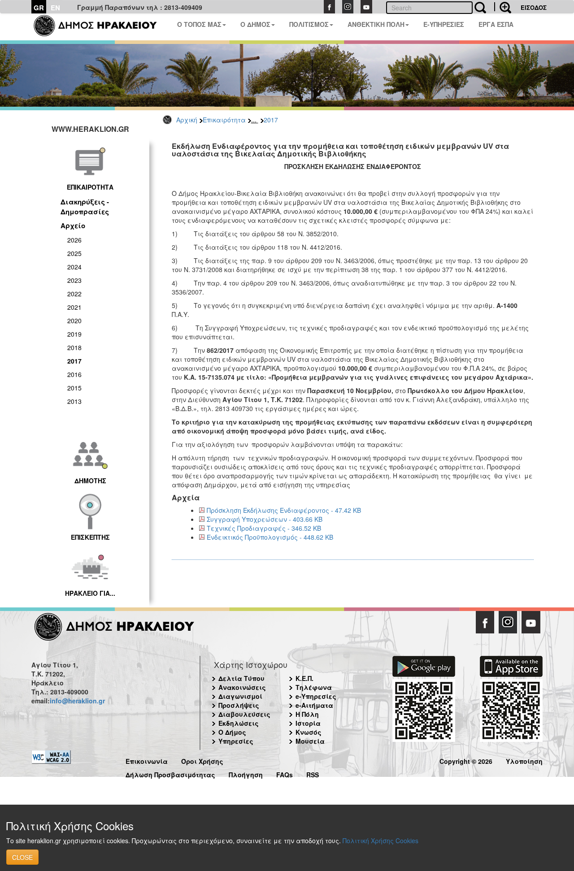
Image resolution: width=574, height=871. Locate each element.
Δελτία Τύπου (241, 678)
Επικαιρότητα (224, 119)
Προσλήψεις (238, 705)
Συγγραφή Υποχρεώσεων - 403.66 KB (264, 519)
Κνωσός (309, 732)
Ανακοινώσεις (242, 687)
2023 (74, 280)
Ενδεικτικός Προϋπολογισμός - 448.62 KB (270, 537)
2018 (74, 347)
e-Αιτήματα (314, 705)
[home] (100, 26)
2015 (74, 387)
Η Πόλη (307, 714)
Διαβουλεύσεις (244, 714)
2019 (74, 333)
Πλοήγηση (246, 773)
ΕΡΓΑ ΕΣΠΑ (495, 24)
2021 (74, 307)
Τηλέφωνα (314, 687)
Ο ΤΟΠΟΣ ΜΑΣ (199, 24)
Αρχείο (73, 225)
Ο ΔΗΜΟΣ (255, 24)
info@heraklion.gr (77, 700)
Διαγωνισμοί (240, 696)
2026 (74, 239)
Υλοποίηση (524, 760)
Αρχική (186, 119)
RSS (312, 773)
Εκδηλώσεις (238, 723)
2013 (74, 401)
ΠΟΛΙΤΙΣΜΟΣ (309, 24)
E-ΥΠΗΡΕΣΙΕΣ (443, 24)
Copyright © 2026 (465, 760)
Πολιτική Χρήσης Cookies (380, 840)
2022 (74, 293)
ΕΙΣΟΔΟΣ (534, 7)
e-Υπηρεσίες (316, 696)
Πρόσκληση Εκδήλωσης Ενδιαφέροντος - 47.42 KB (284, 510)
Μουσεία (310, 741)
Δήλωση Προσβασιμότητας (170, 773)
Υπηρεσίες (235, 741)
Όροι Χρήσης (202, 760)
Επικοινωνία (147, 760)
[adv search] (502, 6)
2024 (74, 266)
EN (55, 8)
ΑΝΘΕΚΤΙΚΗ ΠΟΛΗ (376, 24)
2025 (74, 253)
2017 (271, 119)
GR (39, 8)
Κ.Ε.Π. (304, 678)
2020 (74, 320)
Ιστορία (308, 723)
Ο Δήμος (232, 732)
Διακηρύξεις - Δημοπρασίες (85, 206)
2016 (74, 374)
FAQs (284, 773)
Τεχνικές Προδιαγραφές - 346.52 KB (264, 528)
